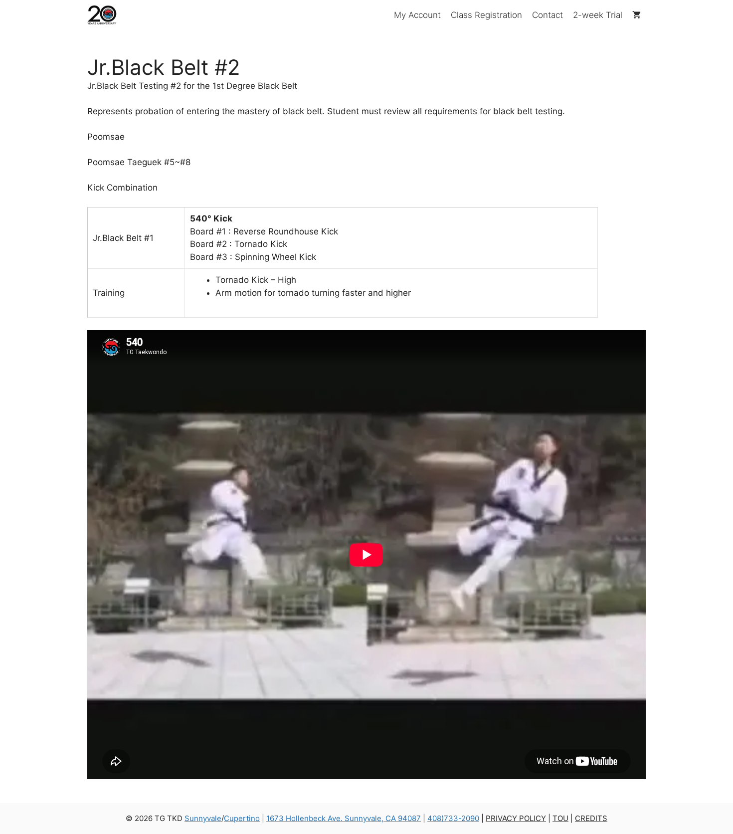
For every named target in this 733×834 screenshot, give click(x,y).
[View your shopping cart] (636, 15)
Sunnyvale (202, 818)
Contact (547, 15)
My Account (417, 15)
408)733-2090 (453, 818)
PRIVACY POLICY (516, 818)
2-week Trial (597, 15)
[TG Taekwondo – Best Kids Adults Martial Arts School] (102, 15)
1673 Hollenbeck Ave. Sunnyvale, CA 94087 (343, 818)
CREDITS (591, 818)
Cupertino (242, 818)
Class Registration (486, 15)
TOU (560, 818)
